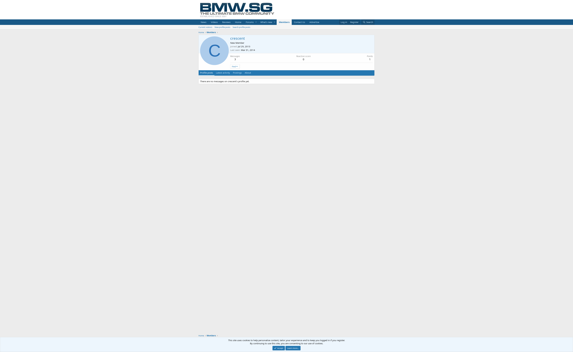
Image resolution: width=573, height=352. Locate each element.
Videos (214, 22)
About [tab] (248, 72)
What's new (266, 22)
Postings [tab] (237, 72)
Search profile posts (241, 27)
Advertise (314, 22)
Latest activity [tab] (223, 72)
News (203, 22)
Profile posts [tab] (206, 72)
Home (238, 22)
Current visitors (205, 27)
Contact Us (299, 22)
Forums (250, 22)
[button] (256, 22)
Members (284, 22)
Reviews (226, 22)
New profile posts (222, 27)
